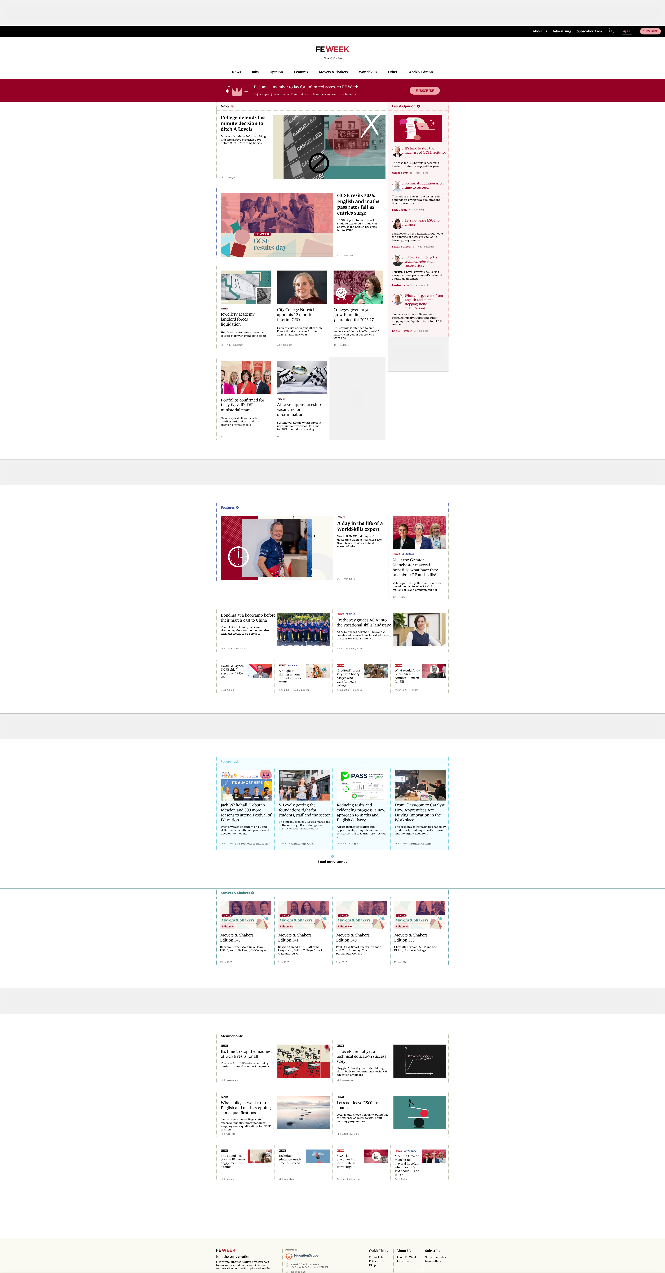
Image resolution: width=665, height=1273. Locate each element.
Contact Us (376, 1257)
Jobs (255, 72)
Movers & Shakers (333, 72)
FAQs (372, 1265)
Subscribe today (435, 1257)
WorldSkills (368, 72)
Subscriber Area (589, 31)
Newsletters (433, 1261)
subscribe (650, 31)
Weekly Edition (420, 72)
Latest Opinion (404, 106)
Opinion (276, 72)
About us (540, 31)
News (236, 72)
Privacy (374, 1261)
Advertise (402, 1261)
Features (301, 72)
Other (392, 72)
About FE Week (406, 1257)
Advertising (562, 31)
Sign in (627, 31)
